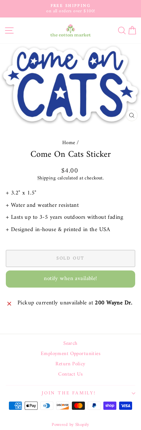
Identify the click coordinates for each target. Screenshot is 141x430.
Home (68, 143)
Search (70, 343)
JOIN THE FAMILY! (69, 393)
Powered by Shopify (70, 425)
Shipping (46, 178)
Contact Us (70, 374)
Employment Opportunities (70, 354)
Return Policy (70, 364)
